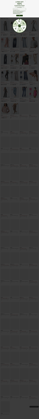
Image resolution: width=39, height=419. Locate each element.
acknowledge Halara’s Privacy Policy (16, 13)
